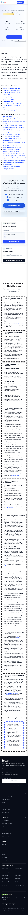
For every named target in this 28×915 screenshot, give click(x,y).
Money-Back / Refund (7, 823)
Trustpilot (6, 694)
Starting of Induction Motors (10, 140)
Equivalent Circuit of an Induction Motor (13, 138)
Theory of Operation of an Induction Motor (13, 105)
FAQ (3, 851)
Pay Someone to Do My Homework (7, 886)
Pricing (3, 802)
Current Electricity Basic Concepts (11, 88)
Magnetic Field (6, 94)
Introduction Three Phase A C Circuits (12, 92)
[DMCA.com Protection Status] (7, 895)
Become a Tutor (5, 861)
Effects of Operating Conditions (11, 146)
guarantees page (15, 475)
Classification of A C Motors (10, 99)
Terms (19, 910)
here (5, 696)
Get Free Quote (13, 241)
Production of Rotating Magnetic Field (12, 103)
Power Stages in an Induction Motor (12, 134)
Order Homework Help (7, 796)
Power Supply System (8, 170)
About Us (4, 844)
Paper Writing (18, 875)
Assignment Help (5, 799)
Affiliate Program (5, 812)
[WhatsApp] (3, 905)
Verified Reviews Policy (7, 833)
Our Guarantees (5, 820)
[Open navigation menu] (25, 2)
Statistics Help (18, 881)
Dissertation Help (19, 868)
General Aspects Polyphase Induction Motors (14, 98)
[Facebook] (6, 905)
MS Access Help (5, 881)
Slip (4, 107)
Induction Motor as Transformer (11, 136)
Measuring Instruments (8, 168)
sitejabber (16, 693)
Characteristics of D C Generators (11, 166)
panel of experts (16, 587)
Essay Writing (5, 868)
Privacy (15, 910)
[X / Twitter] (10, 905)
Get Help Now (20, 2)
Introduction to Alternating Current (12, 90)
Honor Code (4, 830)
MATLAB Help (5, 875)
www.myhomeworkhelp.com (16, 323)
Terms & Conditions (6, 836)
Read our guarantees (14, 785)
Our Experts (4, 857)
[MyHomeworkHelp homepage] (6, 2)
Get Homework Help (13, 37)
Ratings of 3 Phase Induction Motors (12, 147)
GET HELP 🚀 (14, 780)
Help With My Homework (20, 885)
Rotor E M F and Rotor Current (10, 111)
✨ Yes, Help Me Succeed (14, 205)
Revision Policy (5, 826)
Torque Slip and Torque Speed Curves (12, 125)
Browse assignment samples (13, 260)
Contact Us (4, 847)
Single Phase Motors (8, 164)
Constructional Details (8, 101)
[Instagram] (13, 905)
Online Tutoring (5, 872)
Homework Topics (6, 809)
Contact (23, 910)
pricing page (7, 565)
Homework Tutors (19, 872)
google (7, 693)
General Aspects (7, 96)
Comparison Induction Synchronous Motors (14, 160)
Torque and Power (7, 116)
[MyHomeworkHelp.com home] (5, 760)
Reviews (4, 854)
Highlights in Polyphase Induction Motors (13, 162)
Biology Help (17, 878)
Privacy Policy (10, 507)
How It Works (5, 806)
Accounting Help (5, 878)
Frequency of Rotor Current (10, 109)
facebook (11, 693)
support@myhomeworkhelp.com (10, 774)
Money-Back (10, 910)
